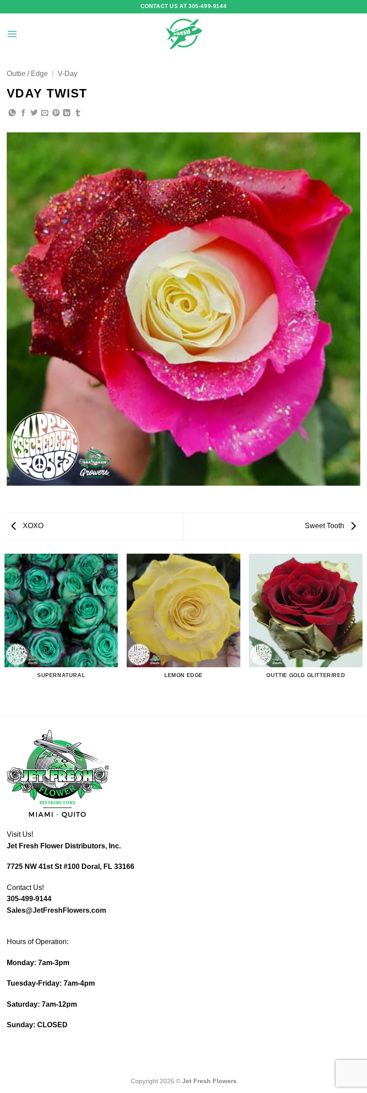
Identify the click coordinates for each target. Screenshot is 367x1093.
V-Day (67, 73)
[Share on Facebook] (23, 113)
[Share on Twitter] (34, 113)
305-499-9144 (29, 898)
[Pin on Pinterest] (56, 113)
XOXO (32, 526)
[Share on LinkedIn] (66, 113)
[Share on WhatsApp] (12, 113)
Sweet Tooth (325, 526)
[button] (12, 34)
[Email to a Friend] (44, 113)
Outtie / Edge (27, 73)
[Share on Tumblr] (77, 113)
